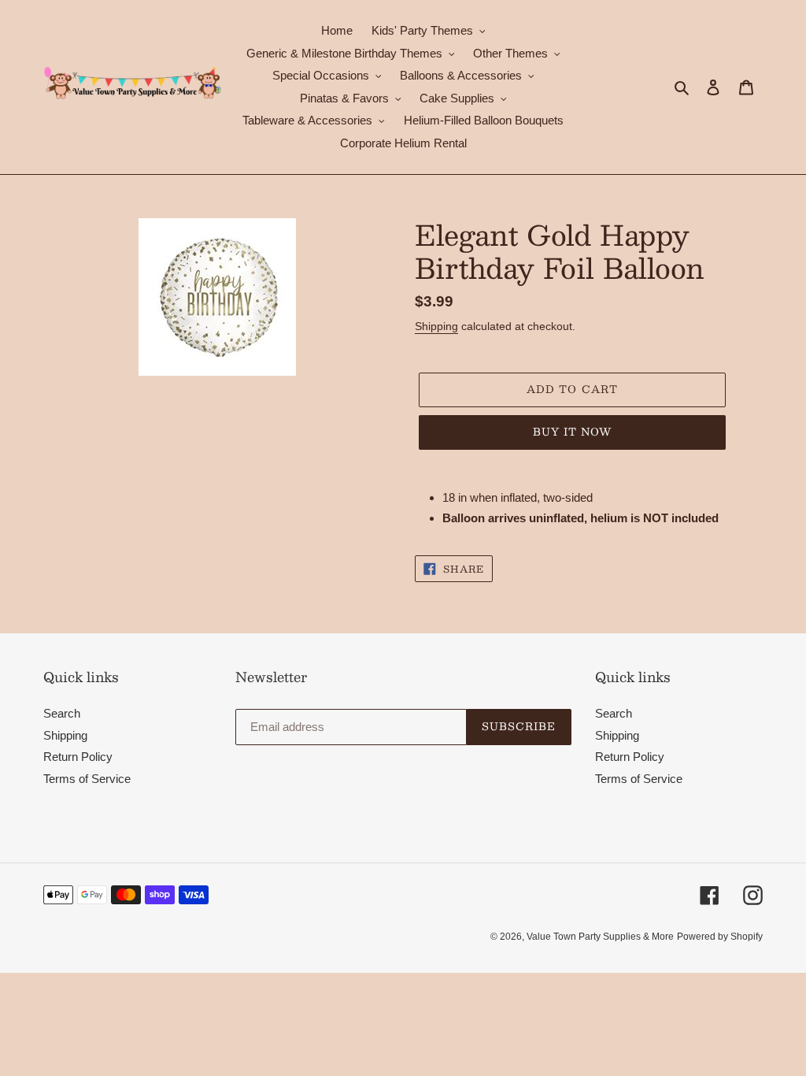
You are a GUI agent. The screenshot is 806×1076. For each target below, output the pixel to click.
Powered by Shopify (720, 936)
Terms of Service (87, 778)
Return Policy (78, 756)
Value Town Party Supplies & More (600, 936)
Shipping (436, 326)
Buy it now (572, 431)
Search (61, 713)
